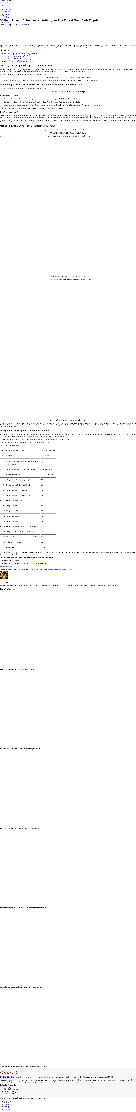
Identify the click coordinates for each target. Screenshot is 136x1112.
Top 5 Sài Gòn (5, 1077)
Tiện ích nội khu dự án (14, 58)
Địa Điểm (7, 12)
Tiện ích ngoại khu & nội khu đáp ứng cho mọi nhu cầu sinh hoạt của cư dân (29, 55)
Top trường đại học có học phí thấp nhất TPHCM (17, 669)
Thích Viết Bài (26, 25)
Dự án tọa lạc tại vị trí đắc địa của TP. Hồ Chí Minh (20, 53)
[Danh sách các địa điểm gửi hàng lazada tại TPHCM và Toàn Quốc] (68, 947)
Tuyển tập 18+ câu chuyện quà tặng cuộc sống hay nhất (19, 828)
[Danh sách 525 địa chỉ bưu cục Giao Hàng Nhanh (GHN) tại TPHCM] (68, 1026)
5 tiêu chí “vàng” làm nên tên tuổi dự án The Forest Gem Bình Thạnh (49, 570)
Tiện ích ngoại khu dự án (15, 56)
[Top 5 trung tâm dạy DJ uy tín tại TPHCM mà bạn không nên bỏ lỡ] (68, 867)
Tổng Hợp (7, 22)
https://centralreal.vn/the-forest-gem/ (34, 563)
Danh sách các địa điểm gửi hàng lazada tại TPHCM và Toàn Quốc (23, 987)
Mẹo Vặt (6, 1108)
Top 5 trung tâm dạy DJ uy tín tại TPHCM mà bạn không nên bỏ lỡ (23, 907)
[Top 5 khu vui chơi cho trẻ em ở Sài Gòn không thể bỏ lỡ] (68, 708)
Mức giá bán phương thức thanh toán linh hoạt (19, 61)
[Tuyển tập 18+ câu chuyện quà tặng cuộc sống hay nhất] (68, 788)
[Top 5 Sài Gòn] (5, 1)
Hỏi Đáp (6, 17)
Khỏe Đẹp (7, 14)
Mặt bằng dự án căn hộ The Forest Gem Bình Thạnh (21, 60)
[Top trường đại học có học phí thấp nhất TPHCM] (68, 629)
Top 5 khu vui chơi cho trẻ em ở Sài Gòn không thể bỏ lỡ (20, 749)
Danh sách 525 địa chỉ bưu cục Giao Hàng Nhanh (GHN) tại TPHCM (23, 1066)
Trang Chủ (7, 9)
